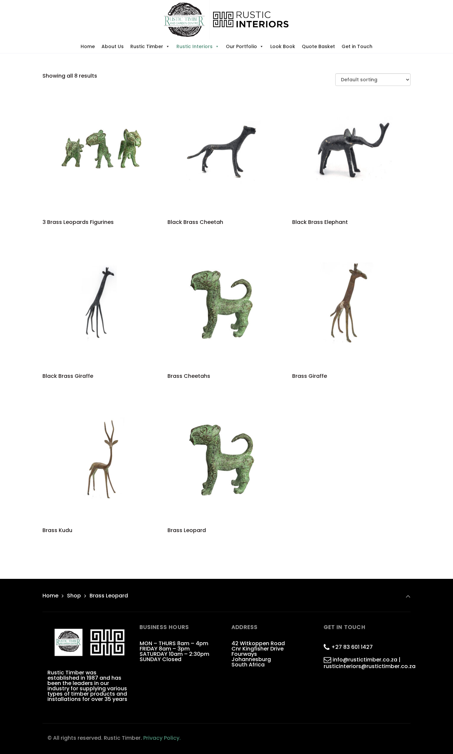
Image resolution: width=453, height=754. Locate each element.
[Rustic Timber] (226, 20)
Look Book (282, 46)
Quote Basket (318, 46)
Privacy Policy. (162, 738)
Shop (74, 595)
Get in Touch (357, 46)
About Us (112, 46)
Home (88, 46)
